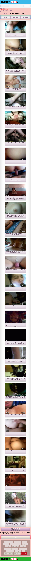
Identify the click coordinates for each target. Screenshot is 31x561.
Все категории (23, 553)
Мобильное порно (17, 541)
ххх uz (23, 551)
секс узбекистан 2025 (9, 553)
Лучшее (4, 5)
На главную (15, 537)
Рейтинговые (15, 17)
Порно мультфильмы (4, 11)
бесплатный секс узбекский (16, 544)
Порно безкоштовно (8, 541)
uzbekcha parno (6, 544)
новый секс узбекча (23, 548)
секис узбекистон (15, 546)
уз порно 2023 (25, 544)
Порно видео (2, 8)
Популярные (25, 17)
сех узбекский (8, 546)
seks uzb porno (17, 551)
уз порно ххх (23, 546)
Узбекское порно (3, 13)
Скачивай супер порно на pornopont (6, 10)
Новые (5, 17)
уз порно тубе (15, 548)
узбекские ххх (16, 553)
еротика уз (24, 541)
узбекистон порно (7, 548)
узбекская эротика (10, 551)
